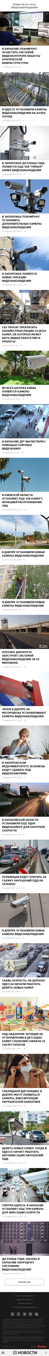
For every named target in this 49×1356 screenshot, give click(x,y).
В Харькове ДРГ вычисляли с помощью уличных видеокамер (24, 445)
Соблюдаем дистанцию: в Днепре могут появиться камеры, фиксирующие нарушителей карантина (22, 1096)
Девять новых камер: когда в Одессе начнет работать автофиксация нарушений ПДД (24, 1153)
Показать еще (24, 1282)
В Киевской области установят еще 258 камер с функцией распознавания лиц (22, 500)
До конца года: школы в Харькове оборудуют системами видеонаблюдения (21, 1264)
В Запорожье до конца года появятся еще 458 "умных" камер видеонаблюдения (23, 166)
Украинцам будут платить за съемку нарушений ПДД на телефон (24, 880)
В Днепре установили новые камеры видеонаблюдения (23, 553)
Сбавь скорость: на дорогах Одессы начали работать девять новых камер (23, 984)
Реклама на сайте (25, 1303)
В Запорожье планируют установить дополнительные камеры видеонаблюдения (22, 222)
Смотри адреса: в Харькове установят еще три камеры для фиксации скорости (23, 1208)
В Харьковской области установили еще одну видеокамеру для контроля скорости (23, 825)
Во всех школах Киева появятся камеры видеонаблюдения (19, 391)
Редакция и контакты (24, 1299)
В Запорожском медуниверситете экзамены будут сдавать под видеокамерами (23, 768)
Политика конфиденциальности (24, 1307)
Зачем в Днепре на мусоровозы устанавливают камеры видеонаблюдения (24, 712)
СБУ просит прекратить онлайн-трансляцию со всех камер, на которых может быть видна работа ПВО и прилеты (24, 334)
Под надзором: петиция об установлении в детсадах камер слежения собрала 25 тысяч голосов (23, 1039)
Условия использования (24, 1296)
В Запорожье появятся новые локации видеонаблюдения (19, 277)
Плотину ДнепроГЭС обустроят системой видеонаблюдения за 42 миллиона (20, 657)
